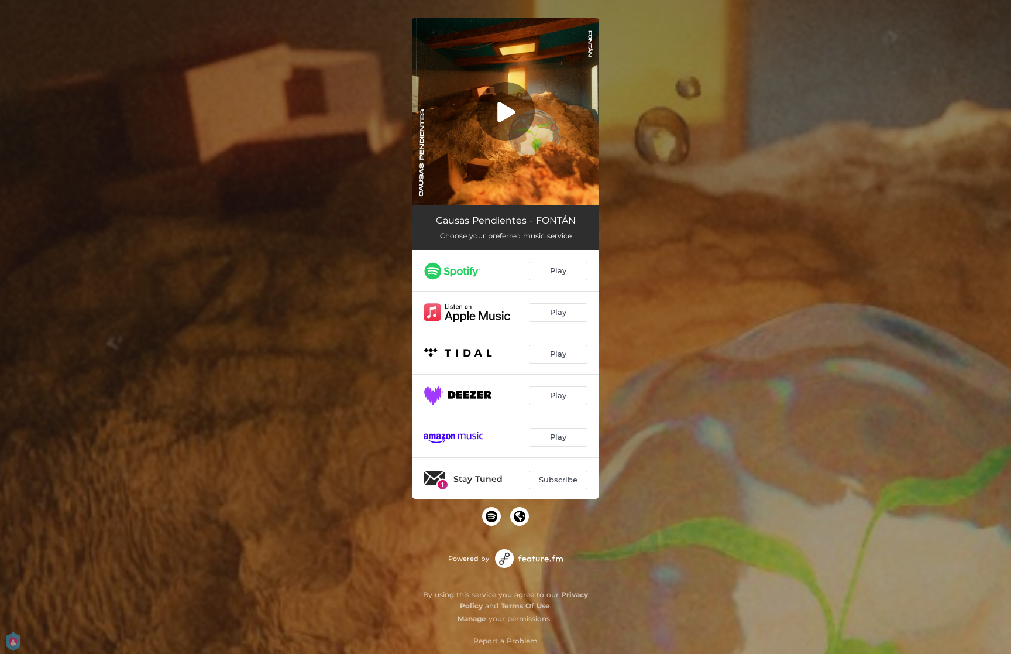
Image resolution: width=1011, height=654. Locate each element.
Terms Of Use (525, 605)
